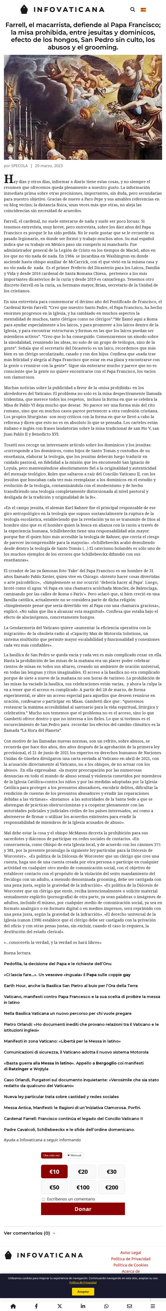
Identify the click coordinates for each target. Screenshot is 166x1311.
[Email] (129, 1306)
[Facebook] (36, 1306)
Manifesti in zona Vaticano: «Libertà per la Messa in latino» (62, 1041)
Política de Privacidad (130, 1259)
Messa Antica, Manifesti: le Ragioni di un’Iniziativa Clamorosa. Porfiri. (72, 1107)
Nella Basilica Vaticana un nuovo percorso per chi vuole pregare (68, 1013)
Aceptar (83, 1291)
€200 (111, 1187)
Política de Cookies (130, 1265)
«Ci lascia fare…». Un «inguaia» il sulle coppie (67, 974)
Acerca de (131, 1271)
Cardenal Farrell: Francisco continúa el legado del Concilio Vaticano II (73, 1118)
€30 (112, 1171)
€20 (83, 1171)
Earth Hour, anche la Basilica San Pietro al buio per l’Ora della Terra (71, 985)
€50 (54, 1187)
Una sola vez (51, 1155)
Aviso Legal (130, 1253)
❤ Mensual (74, 1155)
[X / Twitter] (59, 1306)
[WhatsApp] (106, 1306)
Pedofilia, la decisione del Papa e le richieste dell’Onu (58, 963)
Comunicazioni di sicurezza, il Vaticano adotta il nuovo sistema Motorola (76, 1052)
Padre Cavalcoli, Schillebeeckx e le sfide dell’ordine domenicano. (69, 1129)
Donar (83, 1208)
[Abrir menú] (153, 1306)
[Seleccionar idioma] (144, 9)
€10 (54, 1171)
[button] (30, 1233)
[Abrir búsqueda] (132, 10)
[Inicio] (13, 1306)
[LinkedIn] (83, 1306)
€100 (83, 1187)
